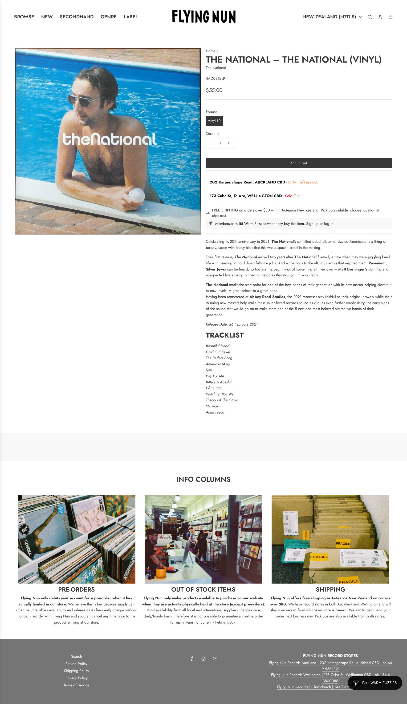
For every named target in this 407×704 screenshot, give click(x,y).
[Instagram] (203, 658)
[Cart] (390, 17)
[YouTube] (215, 658)
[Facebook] (192, 658)
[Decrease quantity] (211, 143)
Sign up (312, 223)
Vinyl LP (214, 120)
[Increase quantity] (229, 143)
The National (216, 67)
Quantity (212, 133)
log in (328, 223)
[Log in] (380, 17)
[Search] (370, 17)
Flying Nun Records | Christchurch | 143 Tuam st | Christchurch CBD (330, 687)
